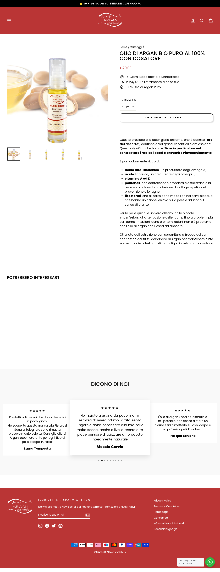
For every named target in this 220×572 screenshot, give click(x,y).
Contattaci (161, 518)
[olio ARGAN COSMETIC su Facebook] (47, 526)
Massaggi (136, 47)
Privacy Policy (162, 500)
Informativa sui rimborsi (169, 523)
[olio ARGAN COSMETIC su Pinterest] (60, 526)
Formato (128, 100)
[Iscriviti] (87, 515)
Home (123, 47)
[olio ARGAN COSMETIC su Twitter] (54, 526)
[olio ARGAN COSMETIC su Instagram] (40, 526)
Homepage (161, 512)
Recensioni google (165, 529)
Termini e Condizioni (166, 506)
